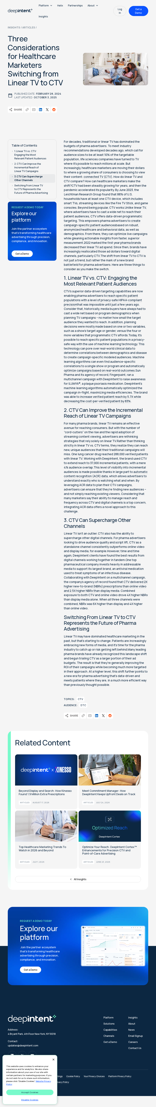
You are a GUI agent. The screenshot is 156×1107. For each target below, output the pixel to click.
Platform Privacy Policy (119, 1076)
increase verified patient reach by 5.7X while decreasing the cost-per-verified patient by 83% (102, 399)
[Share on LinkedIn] (40, 110)
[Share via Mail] (34, 110)
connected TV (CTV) (97, 177)
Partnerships (75, 5)
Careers (133, 1042)
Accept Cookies (29, 1092)
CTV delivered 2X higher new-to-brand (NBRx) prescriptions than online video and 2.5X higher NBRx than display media (105, 586)
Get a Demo (138, 11)
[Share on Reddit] (54, 110)
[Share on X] (47, 110)
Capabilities (110, 1029)
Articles (28, 27)
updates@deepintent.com (23, 1045)
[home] (20, 11)
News (131, 1029)
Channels (108, 1036)
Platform (108, 1017)
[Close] (53, 1059)
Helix (60, 5)
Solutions (109, 1023)
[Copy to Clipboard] (27, 110)
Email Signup (135, 1036)
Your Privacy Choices (94, 1076)
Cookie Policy (73, 1076)
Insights (43, 16)
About (131, 1023)
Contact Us (134, 1048)
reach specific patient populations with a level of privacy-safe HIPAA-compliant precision (103, 300)
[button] (45, 5)
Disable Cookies (29, 1099)
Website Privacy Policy (57, 1082)
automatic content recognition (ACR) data (106, 474)
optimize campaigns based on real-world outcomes (99, 370)
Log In (120, 11)
